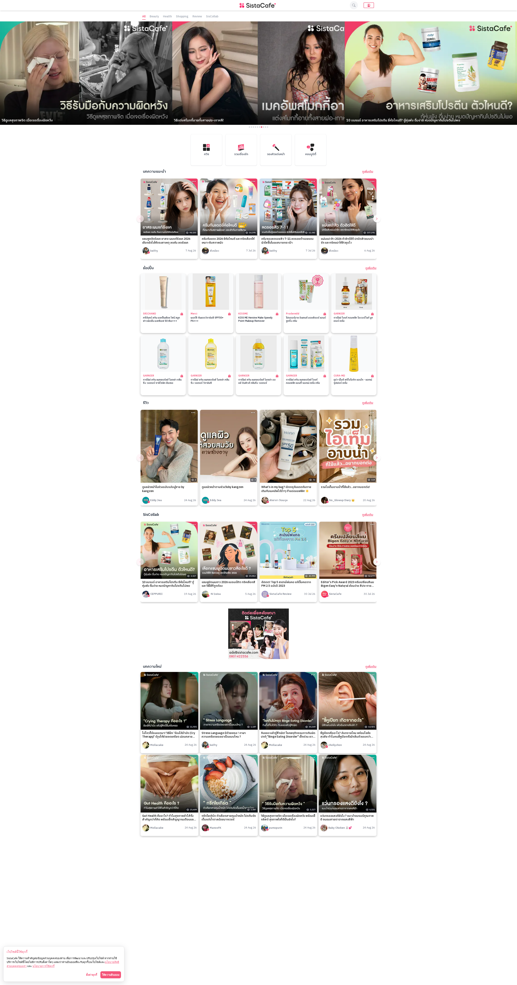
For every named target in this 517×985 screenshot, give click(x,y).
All (144, 17)
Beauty (154, 17)
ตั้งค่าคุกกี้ (91, 975)
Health (167, 17)
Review (197, 17)
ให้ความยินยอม (110, 975)
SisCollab (212, 17)
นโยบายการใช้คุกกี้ (44, 966)
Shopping (182, 17)
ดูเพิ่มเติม (367, 172)
